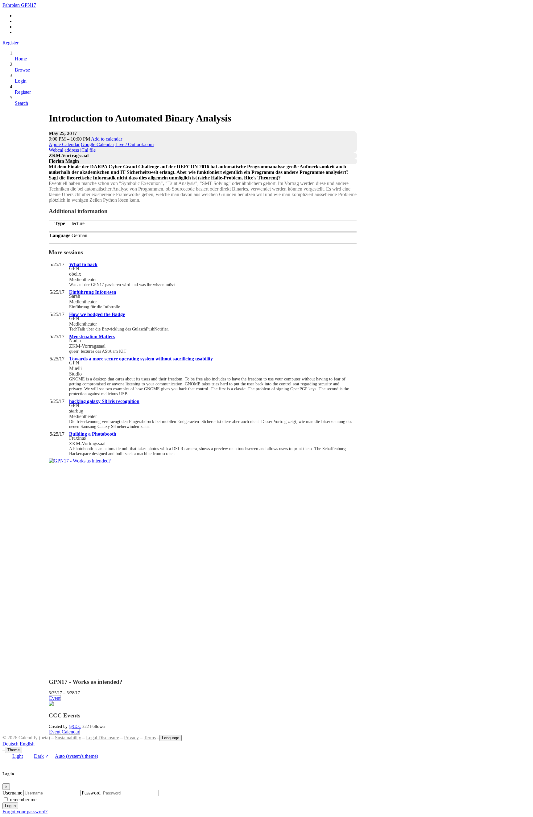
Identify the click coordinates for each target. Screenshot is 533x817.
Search (21, 103)
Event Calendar (64, 731)
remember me (23, 799)
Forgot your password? (25, 811)
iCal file (88, 150)
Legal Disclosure (102, 737)
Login (21, 81)
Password (91, 792)
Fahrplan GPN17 (19, 5)
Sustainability (68, 737)
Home (21, 58)
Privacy (131, 737)
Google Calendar (97, 144)
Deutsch (10, 743)
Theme (13, 750)
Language (170, 738)
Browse (22, 69)
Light (17, 756)
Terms (150, 737)
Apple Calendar (64, 144)
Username (12, 792)
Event (54, 698)
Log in (10, 805)
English (27, 743)
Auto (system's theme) (71, 756)
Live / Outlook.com (134, 144)
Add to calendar (106, 139)
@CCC (75, 726)
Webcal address (64, 150)
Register (10, 42)
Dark (39, 756)
